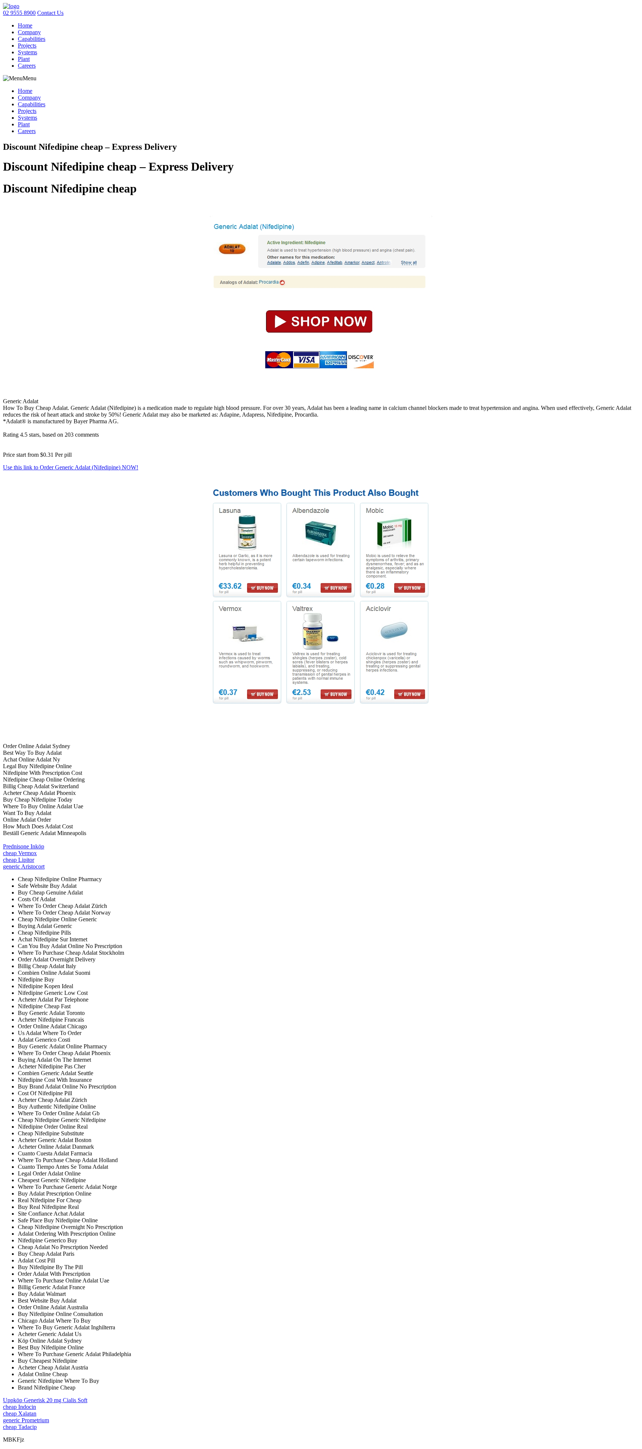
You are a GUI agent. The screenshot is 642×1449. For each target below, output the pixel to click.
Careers (27, 65)
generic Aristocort (24, 866)
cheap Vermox (20, 853)
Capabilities (31, 39)
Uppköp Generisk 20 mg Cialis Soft (45, 1400)
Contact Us (50, 13)
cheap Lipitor (18, 860)
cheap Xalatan (19, 1413)
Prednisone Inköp (23, 846)
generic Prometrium (26, 1420)
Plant (24, 59)
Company (29, 32)
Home (25, 25)
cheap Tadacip (20, 1427)
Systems (27, 52)
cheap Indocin (19, 1407)
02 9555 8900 (19, 13)
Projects (27, 45)
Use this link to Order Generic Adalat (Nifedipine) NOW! (70, 467)
